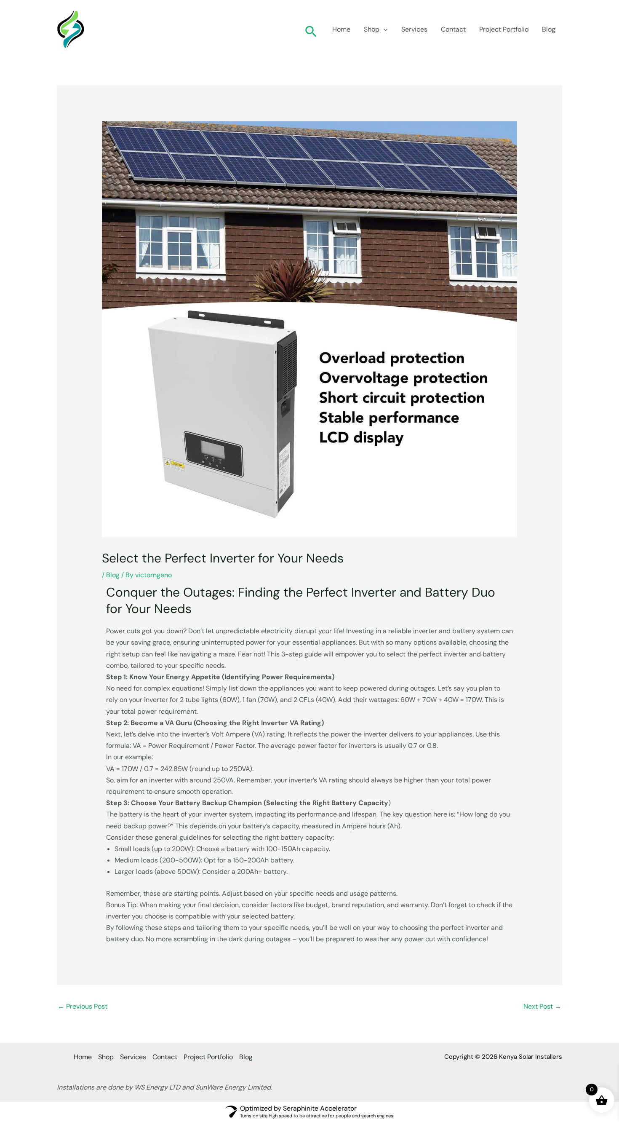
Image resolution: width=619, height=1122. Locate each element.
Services (414, 29)
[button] (311, 29)
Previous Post (82, 1006)
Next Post (542, 1006)
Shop (371, 29)
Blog (548, 29)
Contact (453, 29)
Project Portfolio (503, 29)
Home (341, 29)
